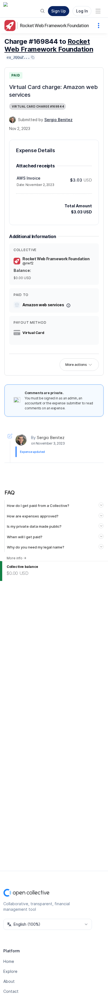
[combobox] (47, 924)
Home (8, 961)
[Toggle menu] (98, 11)
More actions (76, 364)
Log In (82, 11)
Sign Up (58, 11)
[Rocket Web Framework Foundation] (11, 25)
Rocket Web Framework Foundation (54, 25)
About (9, 981)
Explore (10, 971)
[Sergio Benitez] (12, 119)
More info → (16, 558)
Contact (11, 991)
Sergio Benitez (51, 437)
